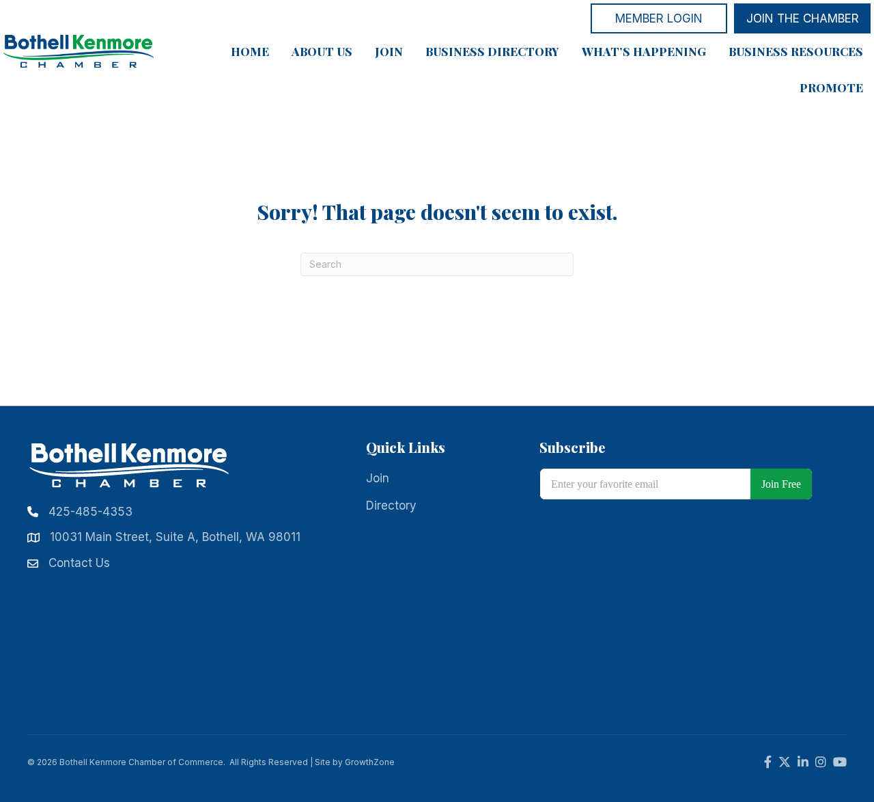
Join (377, 478)
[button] (659, 18)
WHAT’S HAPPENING (644, 51)
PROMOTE (831, 87)
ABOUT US (322, 51)
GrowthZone (370, 762)
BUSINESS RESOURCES (796, 51)
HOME (250, 51)
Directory (391, 505)
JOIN (389, 51)
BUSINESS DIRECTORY (492, 51)
